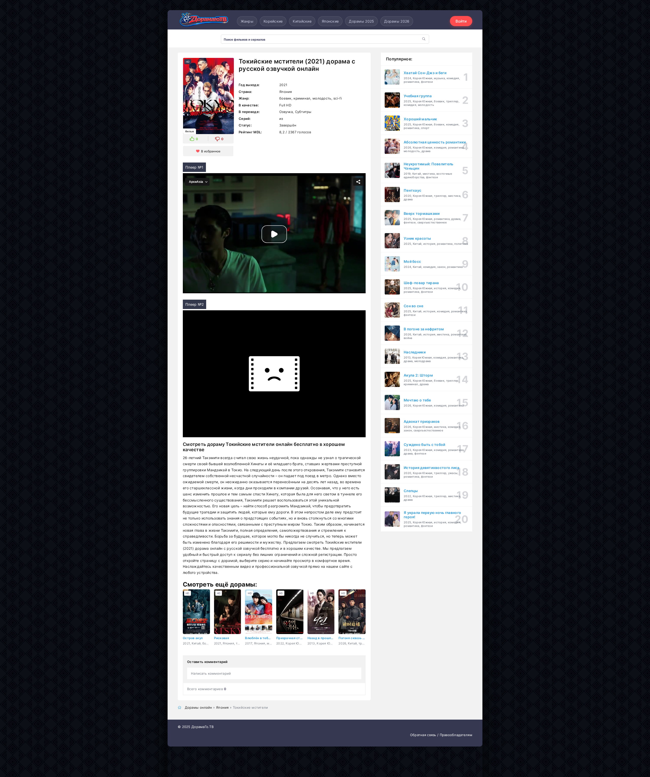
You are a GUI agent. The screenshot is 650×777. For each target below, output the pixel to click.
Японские (330, 21)
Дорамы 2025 (361, 21)
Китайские (302, 21)
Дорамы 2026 (396, 21)
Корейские (273, 21)
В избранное (210, 151)
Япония (222, 707)
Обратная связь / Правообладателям (441, 735)
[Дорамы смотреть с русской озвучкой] (203, 21)
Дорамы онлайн (198, 707)
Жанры (247, 21)
